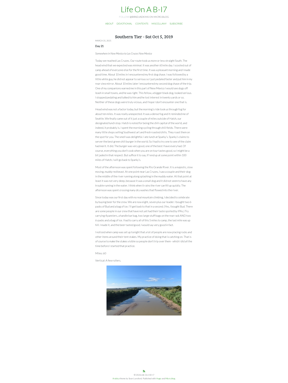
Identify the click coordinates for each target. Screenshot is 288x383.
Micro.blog (170, 378)
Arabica (115, 378)
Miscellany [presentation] (159, 23)
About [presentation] (109, 23)
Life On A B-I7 (144, 9)
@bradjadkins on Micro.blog (149, 16)
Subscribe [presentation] (176, 23)
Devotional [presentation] (124, 23)
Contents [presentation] (141, 23)
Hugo (158, 378)
